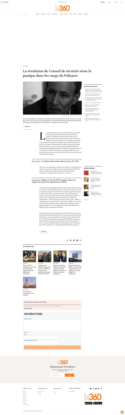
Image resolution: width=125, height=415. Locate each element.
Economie (43, 14)
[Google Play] (97, 403)
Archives (39, 394)
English (109, 2)
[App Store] (89, 403)
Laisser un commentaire (52, 347)
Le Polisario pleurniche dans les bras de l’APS (60, 161)
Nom (25, 334)
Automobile (25, 400)
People (75, 14)
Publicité (39, 392)
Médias (66, 14)
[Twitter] (93, 388)
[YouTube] (96, 388)
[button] (122, 412)
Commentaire (27, 319)
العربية (122, 2)
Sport (70, 14)
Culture (61, 14)
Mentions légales (72, 391)
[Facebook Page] (90, 388)
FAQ (54, 391)
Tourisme (86, 14)
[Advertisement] (39, 35)
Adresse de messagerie (30, 340)
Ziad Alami (27, 126)
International (54, 14)
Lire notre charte (28, 308)
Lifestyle (80, 14)
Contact (54, 392)
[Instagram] (101, 388)
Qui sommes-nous (41, 391)
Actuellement (25, 14)
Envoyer (70, 375)
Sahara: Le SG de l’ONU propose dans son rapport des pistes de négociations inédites (54, 181)
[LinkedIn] (98, 388)
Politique (37, 14)
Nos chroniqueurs (26, 404)
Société (48, 14)
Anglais (115, 2)
